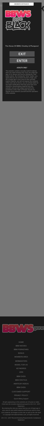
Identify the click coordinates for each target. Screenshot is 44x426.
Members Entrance (21, 4)
